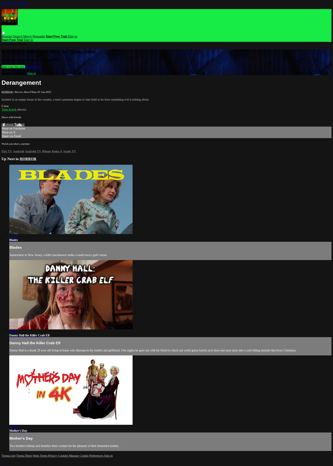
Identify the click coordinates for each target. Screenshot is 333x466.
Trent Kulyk (9, 109)
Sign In (28, 40)
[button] (3, 33)
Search (18, 36)
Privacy (53, 455)
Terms (44, 455)
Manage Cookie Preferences (86, 455)
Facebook (8, 124)
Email (20, 124)
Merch (27, 36)
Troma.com (8, 455)
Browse (7, 36)
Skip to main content (14, 3)
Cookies (63, 455)
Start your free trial (13, 66)
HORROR (7, 92)
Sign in (72, 36)
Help (36, 455)
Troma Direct (24, 455)
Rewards (39, 36)
